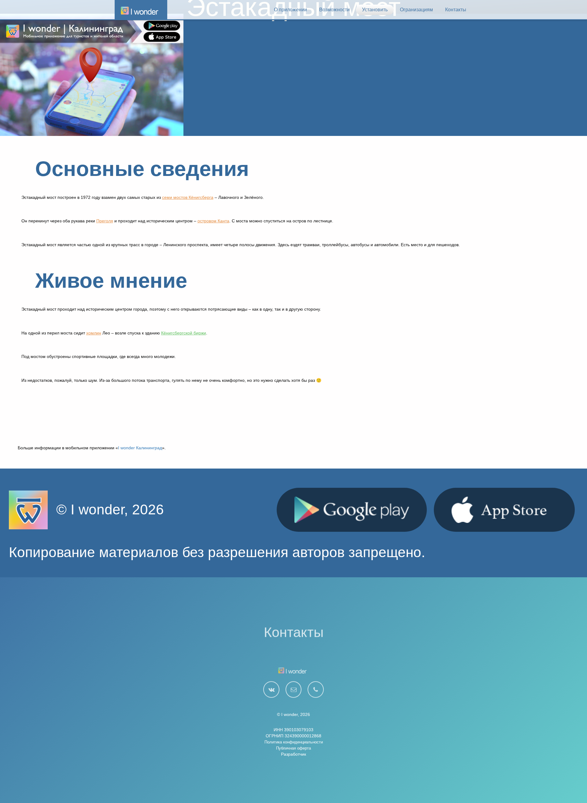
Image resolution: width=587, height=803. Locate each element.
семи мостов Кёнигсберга (187, 197)
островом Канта (213, 220)
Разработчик (293, 754)
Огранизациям (416, 9)
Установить (375, 9)
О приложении (290, 9)
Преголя (104, 220)
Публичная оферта (293, 748)
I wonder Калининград (140, 447)
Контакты (455, 9)
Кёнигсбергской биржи (183, 332)
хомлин (93, 332)
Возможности (334, 9)
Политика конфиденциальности (293, 742)
